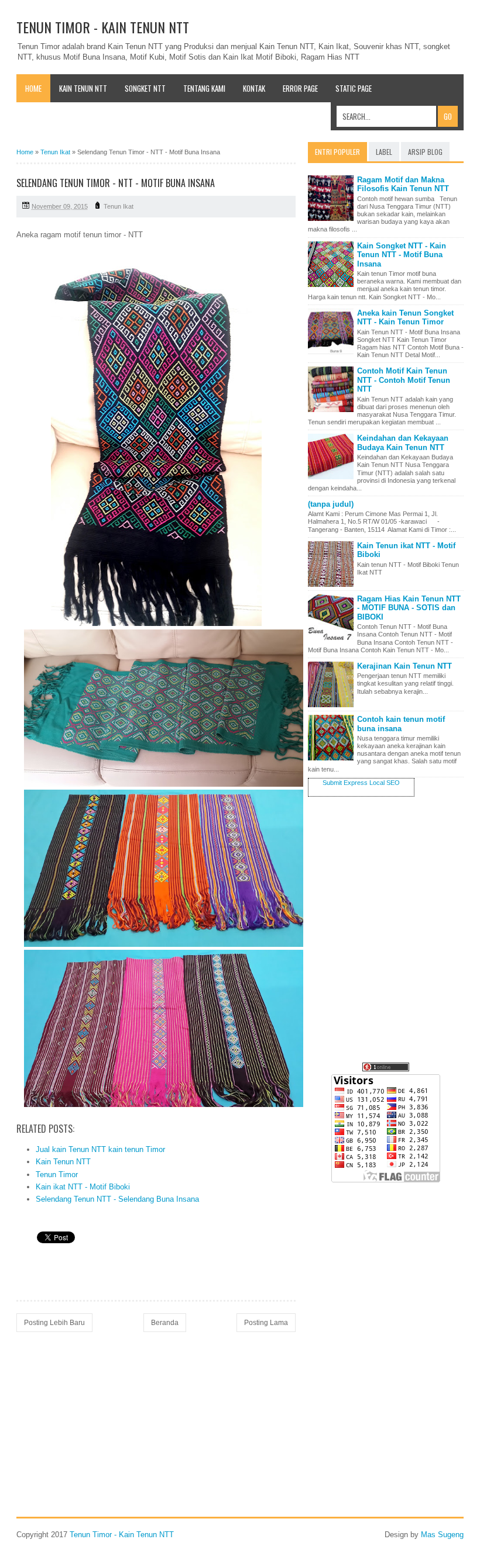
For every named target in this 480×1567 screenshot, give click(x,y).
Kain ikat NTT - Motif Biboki (83, 1186)
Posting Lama (266, 1323)
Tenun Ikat (118, 206)
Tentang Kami (204, 88)
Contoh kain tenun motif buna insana (401, 724)
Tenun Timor (57, 1174)
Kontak (254, 88)
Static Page (353, 88)
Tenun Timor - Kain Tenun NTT (102, 26)
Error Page (300, 88)
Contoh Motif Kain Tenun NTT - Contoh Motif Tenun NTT (403, 379)
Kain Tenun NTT (83, 88)
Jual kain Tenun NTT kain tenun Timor (100, 1149)
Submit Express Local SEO (361, 782)
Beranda (165, 1323)
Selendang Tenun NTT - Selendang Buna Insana (117, 1199)
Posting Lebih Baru (54, 1323)
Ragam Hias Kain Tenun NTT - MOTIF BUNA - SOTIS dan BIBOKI (409, 607)
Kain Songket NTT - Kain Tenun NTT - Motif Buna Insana (401, 254)
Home (33, 88)
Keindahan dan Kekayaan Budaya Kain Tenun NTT (402, 443)
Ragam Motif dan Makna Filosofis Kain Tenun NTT (403, 184)
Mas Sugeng (442, 1534)
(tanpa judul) (331, 504)
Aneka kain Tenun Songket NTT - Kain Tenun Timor (405, 318)
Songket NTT (145, 88)
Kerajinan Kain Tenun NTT (404, 666)
